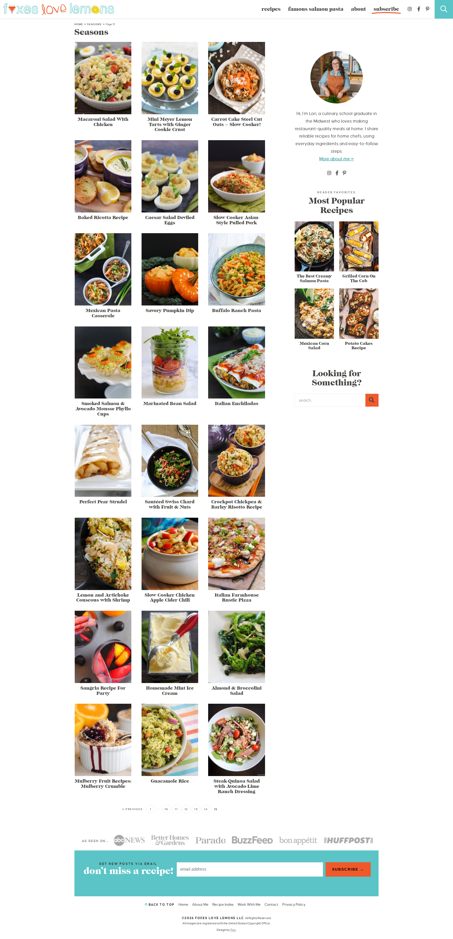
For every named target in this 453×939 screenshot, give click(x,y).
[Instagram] (410, 9)
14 (206, 809)
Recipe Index (223, 905)
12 (186, 809)
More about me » (336, 159)
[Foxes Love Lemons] (59, 8)
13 (196, 809)
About (358, 9)
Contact (271, 905)
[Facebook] (418, 9)
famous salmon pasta (315, 9)
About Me (200, 905)
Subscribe (386, 9)
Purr (233, 929)
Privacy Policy (293, 905)
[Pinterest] (428, 9)
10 (166, 809)
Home (78, 24)
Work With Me (249, 905)
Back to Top (162, 905)
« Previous (132, 809)
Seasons (94, 24)
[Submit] (372, 400)
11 (176, 809)
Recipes (271, 9)
